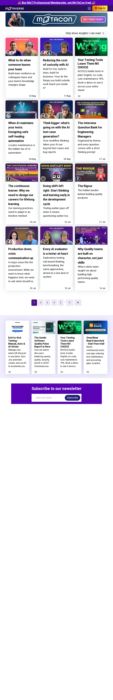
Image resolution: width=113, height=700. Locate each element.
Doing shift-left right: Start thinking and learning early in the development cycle (56, 195)
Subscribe (72, 397)
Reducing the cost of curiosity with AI (56, 63)
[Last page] (77, 302)
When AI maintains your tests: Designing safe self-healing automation (20, 132)
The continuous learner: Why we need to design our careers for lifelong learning (21, 195)
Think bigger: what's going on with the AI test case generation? (56, 129)
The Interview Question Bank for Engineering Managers (90, 129)
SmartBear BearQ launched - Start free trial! (95, 341)
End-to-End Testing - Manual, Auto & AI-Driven (16, 342)
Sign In (101, 8)
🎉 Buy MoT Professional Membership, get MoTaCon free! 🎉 (56, 2)
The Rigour (85, 186)
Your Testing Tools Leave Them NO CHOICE (90, 64)
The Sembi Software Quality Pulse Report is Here (42, 342)
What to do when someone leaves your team (19, 65)
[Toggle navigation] (89, 8)
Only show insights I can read (83, 33)
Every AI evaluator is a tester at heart (55, 251)
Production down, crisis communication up (20, 253)
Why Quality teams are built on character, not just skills (90, 255)
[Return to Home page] (15, 8)
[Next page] (69, 302)
